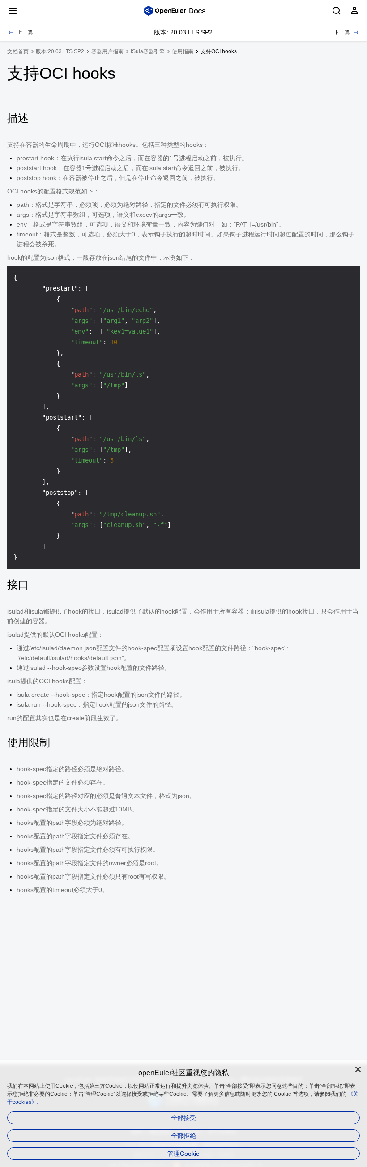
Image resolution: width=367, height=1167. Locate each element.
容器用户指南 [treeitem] (107, 51)
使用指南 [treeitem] (182, 51)
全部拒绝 (183, 1135)
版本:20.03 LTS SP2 (60, 51)
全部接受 (183, 1117)
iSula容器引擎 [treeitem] (148, 51)
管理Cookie (183, 1153)
